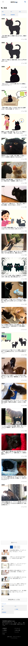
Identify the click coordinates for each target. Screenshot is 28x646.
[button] (2, 381)
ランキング (17, 628)
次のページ (14, 542)
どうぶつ (4, 603)
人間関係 (5, 630)
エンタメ (17, 632)
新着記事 (5, 628)
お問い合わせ (9, 636)
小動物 (3, 14)
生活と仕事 (17, 630)
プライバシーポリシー (17, 636)
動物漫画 (13, 14)
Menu (3, 1)
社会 (4, 633)
